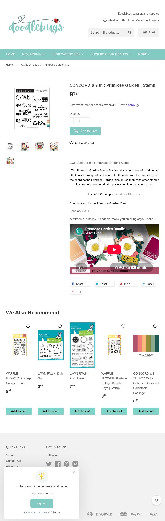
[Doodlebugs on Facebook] (58, 465)
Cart (151, 32)
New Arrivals (33, 54)
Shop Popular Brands (110, 54)
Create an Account (147, 20)
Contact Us (13, 460)
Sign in (125, 20)
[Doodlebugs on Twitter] (49, 465)
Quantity (75, 113)
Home (10, 54)
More (142, 54)
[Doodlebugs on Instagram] (75, 465)
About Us (12, 466)
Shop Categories (66, 54)
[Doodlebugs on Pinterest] (67, 465)
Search (10, 455)
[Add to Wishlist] (28, 326)
